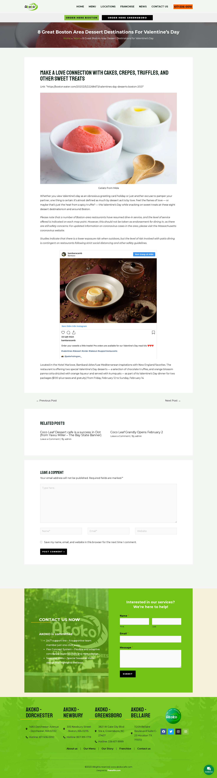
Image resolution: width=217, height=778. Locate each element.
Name (124, 615)
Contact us (144, 748)
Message (126, 647)
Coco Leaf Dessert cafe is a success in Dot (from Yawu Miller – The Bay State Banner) (70, 433)
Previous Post (46, 400)
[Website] (156, 531)
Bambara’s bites (85, 364)
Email (124, 633)
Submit (128, 674)
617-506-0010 (183, 6)
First (122, 626)
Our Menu (90, 748)
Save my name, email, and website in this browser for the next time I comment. (90, 542)
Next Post (173, 400)
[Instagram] (178, 732)
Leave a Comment (50, 439)
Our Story (107, 748)
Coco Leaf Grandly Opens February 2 (136, 432)
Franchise (125, 748)
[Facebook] (164, 732)
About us (72, 748)
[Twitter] (171, 732)
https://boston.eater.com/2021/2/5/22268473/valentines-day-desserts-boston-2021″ (95, 86)
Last (154, 626)
